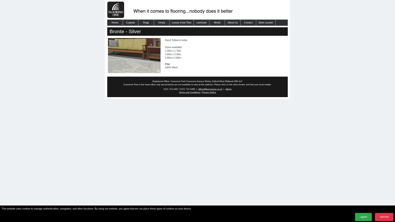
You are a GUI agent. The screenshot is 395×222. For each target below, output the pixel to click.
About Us (233, 22)
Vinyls (161, 22)
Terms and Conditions (189, 92)
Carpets (130, 22)
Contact (248, 22)
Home (115, 22)
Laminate (201, 22)
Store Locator (265, 22)
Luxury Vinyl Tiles (181, 22)
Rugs (146, 22)
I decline (384, 217)
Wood (217, 22)
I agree (363, 217)
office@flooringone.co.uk (210, 89)
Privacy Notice (209, 92)
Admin (228, 89)
